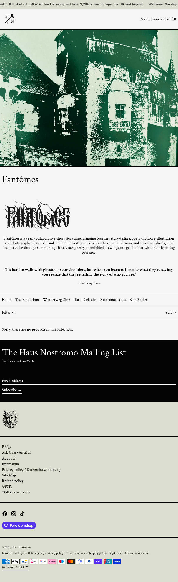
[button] (157, 19)
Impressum (10, 463)
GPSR (7, 486)
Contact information (137, 553)
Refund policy (12, 480)
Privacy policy (55, 553)
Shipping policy (97, 553)
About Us (9, 458)
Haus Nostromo (21, 547)
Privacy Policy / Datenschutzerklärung (31, 469)
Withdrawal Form (16, 492)
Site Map (9, 475)
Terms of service (76, 553)
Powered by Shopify (14, 553)
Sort (168, 312)
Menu (145, 19)
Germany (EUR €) (13, 567)
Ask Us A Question (16, 452)
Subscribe (9, 389)
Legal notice (116, 553)
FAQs (6, 446)
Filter (6, 312)
